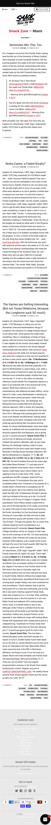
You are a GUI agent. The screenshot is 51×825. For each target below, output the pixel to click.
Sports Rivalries (41, 288)
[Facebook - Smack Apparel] (21, 790)
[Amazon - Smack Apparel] (34, 790)
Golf (46, 141)
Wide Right (44, 291)
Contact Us (25, 734)
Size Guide (25, 748)
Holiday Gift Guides (25, 774)
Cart (43, 9)
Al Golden (44, 275)
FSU (40, 141)
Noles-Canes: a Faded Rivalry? (25, 163)
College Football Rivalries (38, 278)
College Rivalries (31, 137)
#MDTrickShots (37, 84)
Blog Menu (25, 38)
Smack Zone (18, 31)
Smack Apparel (42, 150)
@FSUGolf (43, 103)
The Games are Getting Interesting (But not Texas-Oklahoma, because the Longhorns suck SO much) (26, 308)
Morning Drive (32, 147)
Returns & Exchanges (25, 737)
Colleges (44, 137)
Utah (46, 698)
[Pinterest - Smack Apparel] (29, 790)
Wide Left (33, 291)
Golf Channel (25, 144)
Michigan (30, 695)
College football (41, 685)
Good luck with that (10, 242)
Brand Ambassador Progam (25, 729)
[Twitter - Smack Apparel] (16, 790)
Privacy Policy (25, 740)
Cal (30, 685)
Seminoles (44, 147)
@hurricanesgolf (16, 84)
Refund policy (25, 754)
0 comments (7, 137)
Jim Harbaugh (43, 691)
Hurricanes (36, 144)
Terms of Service (25, 743)
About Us (25, 732)
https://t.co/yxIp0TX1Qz (19, 90)
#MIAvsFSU (39, 87)
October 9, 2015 (33, 115)
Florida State (33, 281)
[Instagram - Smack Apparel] (25, 790)
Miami (45, 144)
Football (32, 141)
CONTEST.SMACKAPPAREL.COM (16, 671)
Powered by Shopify (25, 817)
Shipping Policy (25, 745)
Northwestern (42, 695)
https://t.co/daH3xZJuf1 (19, 112)
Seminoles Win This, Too (25, 45)
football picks (29, 691)
